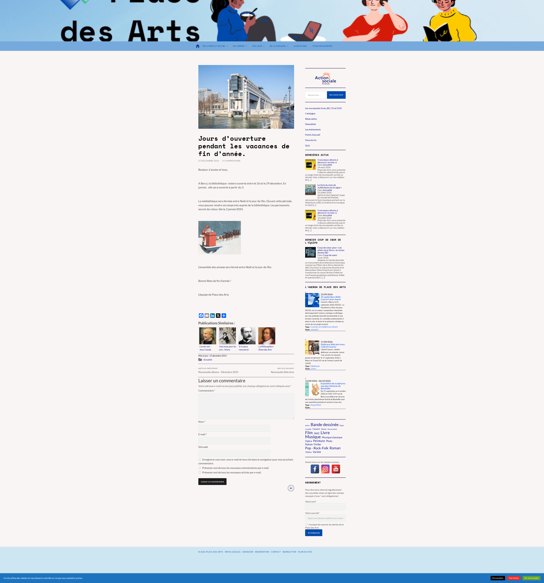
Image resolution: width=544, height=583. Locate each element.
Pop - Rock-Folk (316, 448)
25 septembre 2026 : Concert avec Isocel (331, 298)
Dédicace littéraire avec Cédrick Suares (333, 345)
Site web (203, 446)
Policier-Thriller (313, 444)
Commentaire (206, 390)
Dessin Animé (332, 429)
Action (307, 425)
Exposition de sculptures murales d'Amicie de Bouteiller (333, 386)
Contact (276, 552)
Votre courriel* (312, 513)
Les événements (313, 129)
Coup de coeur (330, 255)
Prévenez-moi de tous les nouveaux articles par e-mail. (232, 472)
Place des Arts (214, 552)
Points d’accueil (312, 134)
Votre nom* (310, 501)
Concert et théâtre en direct (324, 326)
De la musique (278, 46)
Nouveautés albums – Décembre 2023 (218, 370)
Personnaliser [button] (497, 578)
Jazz (316, 433)
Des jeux (257, 46)
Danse (323, 429)
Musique (313, 436)
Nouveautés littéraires (282, 370)
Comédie (308, 429)
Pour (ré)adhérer (322, 46)
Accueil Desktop (198, 46)
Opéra (308, 441)
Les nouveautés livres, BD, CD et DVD (323, 108)
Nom (201, 421)
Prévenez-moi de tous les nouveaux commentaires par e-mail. (235, 467)
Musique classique (332, 437)
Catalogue (310, 113)
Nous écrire (310, 140)
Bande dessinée (325, 424)
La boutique (300, 46)
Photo (329, 441)
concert (314, 329)
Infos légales (232, 552)
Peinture (319, 440)
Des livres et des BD (214, 46)
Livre (313, 368)
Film (309, 432)
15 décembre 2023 (208, 160)
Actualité (207, 359)
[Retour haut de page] (291, 490)
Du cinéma (239, 46)
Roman (335, 448)
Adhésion (247, 552)
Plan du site (305, 552)
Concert (316, 429)
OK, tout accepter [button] (531, 578)
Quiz (307, 145)
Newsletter (310, 124)
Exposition (316, 404)
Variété (317, 451)
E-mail (202, 434)
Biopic (342, 425)
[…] (309, 179)
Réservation (311, 118)
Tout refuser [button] (514, 578)
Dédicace (315, 366)
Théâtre (308, 452)
